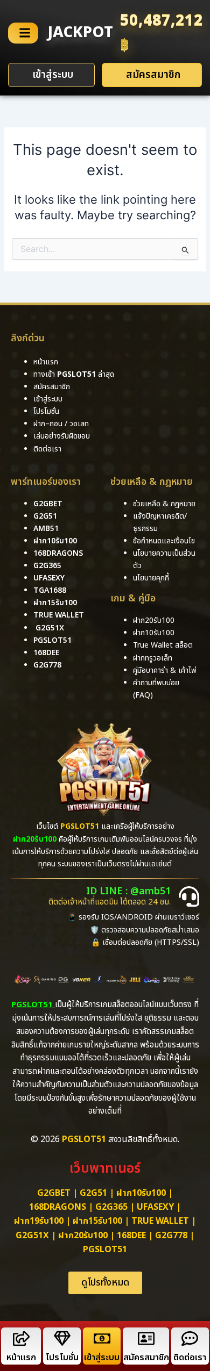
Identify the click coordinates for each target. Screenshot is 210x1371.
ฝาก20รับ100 (83, 1235)
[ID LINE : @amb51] (189, 896)
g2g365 (47, 565)
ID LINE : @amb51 (128, 891)
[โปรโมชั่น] (62, 1338)
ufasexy (49, 578)
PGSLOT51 (105, 1249)
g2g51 (45, 516)
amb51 (46, 528)
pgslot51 (52, 640)
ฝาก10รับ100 (55, 541)
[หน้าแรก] (21, 1338)
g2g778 (47, 665)
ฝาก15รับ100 (55, 602)
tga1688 (49, 590)
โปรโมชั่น (62, 1357)
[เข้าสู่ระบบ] (102, 1338)
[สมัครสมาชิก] (146, 1338)
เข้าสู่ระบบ (102, 1357)
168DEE (46, 652)
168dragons (58, 553)
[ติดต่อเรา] (189, 1338)
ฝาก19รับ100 (39, 1221)
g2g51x (50, 628)
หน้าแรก (21, 1357)
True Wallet (58, 615)
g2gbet (47, 503)
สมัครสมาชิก (146, 1357)
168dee (131, 1235)
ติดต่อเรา (47, 449)
